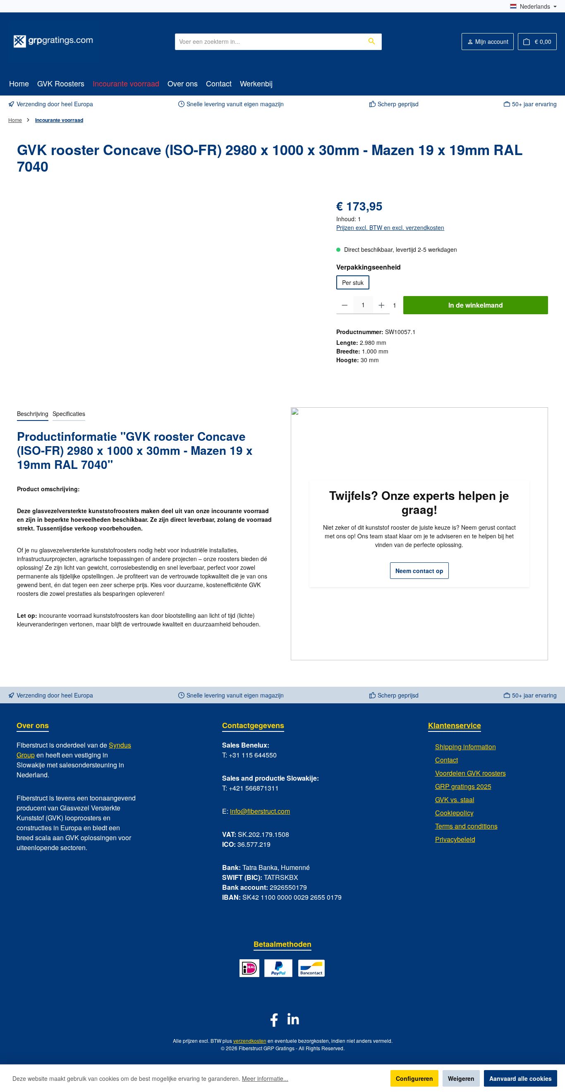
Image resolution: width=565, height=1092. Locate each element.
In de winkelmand (475, 305)
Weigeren (461, 1078)
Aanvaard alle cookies (520, 1078)
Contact (446, 760)
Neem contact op (419, 570)
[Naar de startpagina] (53, 41)
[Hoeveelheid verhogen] (381, 305)
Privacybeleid (455, 839)
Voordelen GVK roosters (470, 773)
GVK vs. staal (454, 799)
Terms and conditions (466, 826)
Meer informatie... (265, 1078)
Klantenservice (454, 725)
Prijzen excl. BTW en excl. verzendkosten (390, 227)
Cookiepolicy (454, 812)
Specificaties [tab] (69, 413)
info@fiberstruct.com (260, 811)
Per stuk (353, 282)
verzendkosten (249, 1040)
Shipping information (465, 746)
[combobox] (269, 41)
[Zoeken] (372, 41)
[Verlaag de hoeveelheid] (344, 305)
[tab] (32, 414)
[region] (168, 286)
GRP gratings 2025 (463, 786)
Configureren (414, 1078)
